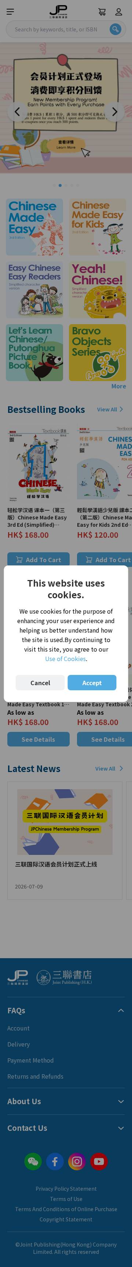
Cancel (40, 682)
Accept (92, 682)
